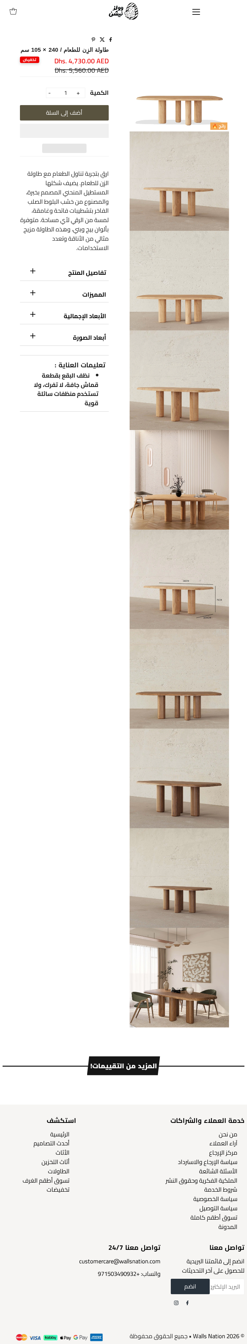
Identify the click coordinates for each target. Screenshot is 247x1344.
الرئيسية (59, 1134)
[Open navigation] (196, 11)
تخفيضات (58, 1189)
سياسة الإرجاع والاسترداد (207, 1162)
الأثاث (62, 1152)
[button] (64, 131)
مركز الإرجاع (223, 1152)
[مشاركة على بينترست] (93, 40)
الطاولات (58, 1171)
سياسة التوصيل (218, 1208)
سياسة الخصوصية (215, 1199)
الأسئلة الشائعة (218, 1171)
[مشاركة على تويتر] (101, 40)
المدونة (227, 1226)
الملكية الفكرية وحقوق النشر (201, 1180)
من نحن (228, 1134)
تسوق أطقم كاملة (213, 1217)
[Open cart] (13, 11)
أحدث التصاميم (51, 1143)
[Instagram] (176, 1302)
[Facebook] (187, 1302)
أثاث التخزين (55, 1162)
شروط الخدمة (220, 1189)
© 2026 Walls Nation (218, 1336)
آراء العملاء (223, 1143)
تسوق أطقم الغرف (46, 1180)
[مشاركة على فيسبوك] (110, 40)
